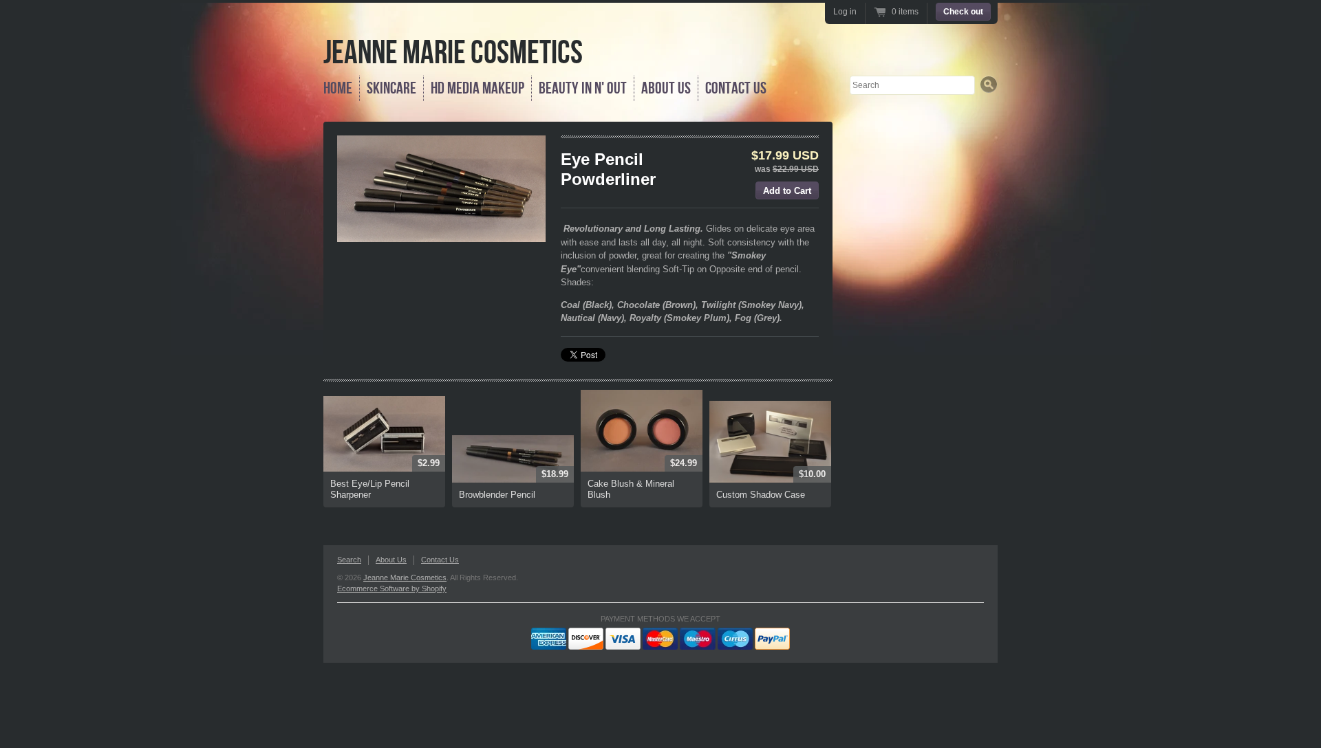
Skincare (391, 88)
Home (337, 88)
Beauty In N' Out (583, 88)
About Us (666, 88)
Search (349, 560)
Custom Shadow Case (760, 495)
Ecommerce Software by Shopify (392, 588)
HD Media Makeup (477, 88)
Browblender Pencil (497, 495)
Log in (845, 11)
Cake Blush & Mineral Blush (631, 489)
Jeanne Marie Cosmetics (453, 53)
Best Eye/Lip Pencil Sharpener (369, 489)
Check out (963, 11)
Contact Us (735, 88)
